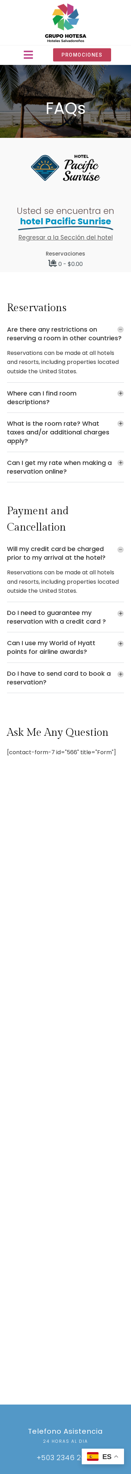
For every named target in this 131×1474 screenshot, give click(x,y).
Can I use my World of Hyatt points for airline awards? (51, 647)
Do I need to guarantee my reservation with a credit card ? (56, 617)
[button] (28, 55)
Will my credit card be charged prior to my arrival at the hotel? (56, 553)
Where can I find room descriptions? (42, 397)
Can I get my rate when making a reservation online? (59, 467)
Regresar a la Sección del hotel (66, 237)
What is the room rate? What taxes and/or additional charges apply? (58, 432)
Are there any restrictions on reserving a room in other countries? (64, 333)
